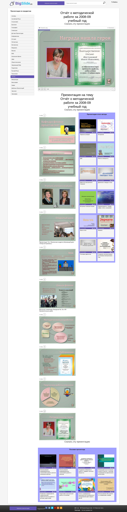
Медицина (14, 47)
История (14, 39)
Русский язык (15, 71)
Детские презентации (17, 33)
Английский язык (16, 19)
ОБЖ (13, 59)
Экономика (14, 94)
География (14, 27)
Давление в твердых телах (105, 182)
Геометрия (14, 30)
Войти (115, 2)
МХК (13, 53)
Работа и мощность (103, 158)
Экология (14, 91)
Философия (15, 82)
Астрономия (15, 22)
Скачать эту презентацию (77, 24)
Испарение (101, 134)
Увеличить (111, 27)
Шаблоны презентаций (18, 88)
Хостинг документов (87, 510)
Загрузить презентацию (51, 3)
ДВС (81, 158)
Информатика (15, 36)
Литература (15, 42)
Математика (15, 45)
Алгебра (14, 16)
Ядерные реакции (85, 134)
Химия (13, 85)
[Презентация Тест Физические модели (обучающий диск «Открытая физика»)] (57, 240)
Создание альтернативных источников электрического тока (105, 256)
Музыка (14, 50)
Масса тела (83, 230)
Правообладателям (87, 508)
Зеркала (100, 230)
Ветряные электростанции (87, 206)
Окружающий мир (16, 65)
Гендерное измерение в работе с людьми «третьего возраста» (86, 471)
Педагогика (14, 68)
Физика (13, 76)
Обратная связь (99, 508)
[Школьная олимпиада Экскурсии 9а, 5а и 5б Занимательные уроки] (57, 308)
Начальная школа (16, 56)
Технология (15, 73)
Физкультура (15, 79)
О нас (77, 508)
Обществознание (16, 62)
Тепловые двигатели (85, 254)
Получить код (44, 27)
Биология (14, 24)
